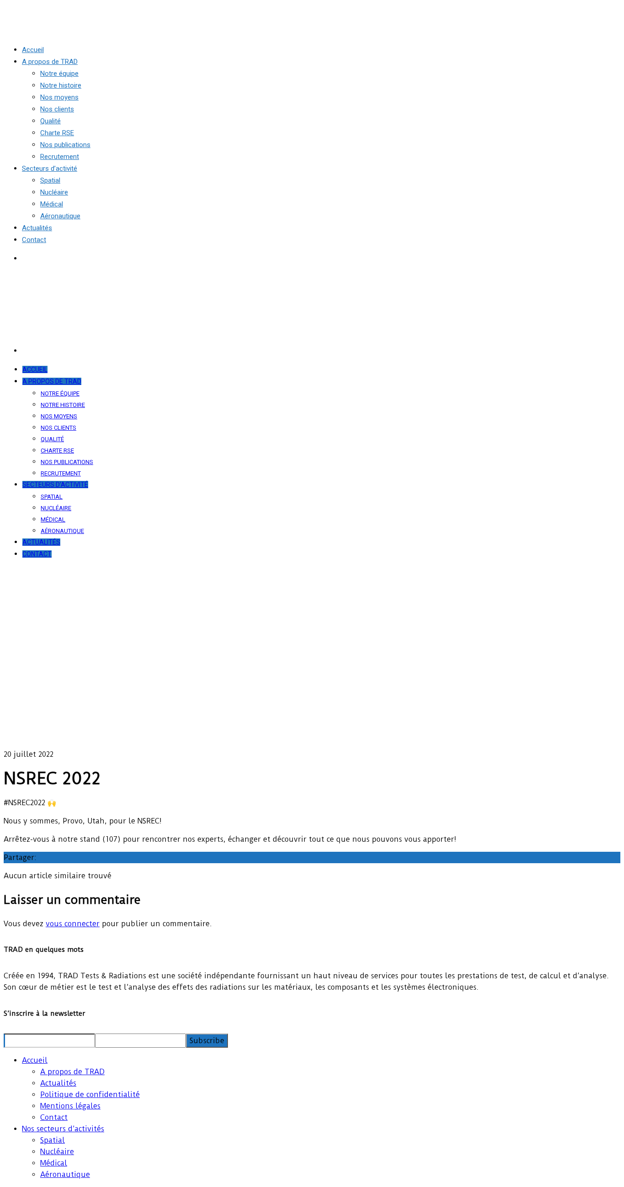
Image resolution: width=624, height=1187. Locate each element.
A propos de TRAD (72, 1071)
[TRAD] (19, 31)
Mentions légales (70, 1106)
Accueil (35, 1060)
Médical (53, 1163)
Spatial (52, 1140)
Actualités (58, 1083)
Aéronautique (65, 1174)
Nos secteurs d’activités (63, 1128)
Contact (54, 1117)
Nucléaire (57, 1151)
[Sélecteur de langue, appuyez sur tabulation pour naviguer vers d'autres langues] (26, 258)
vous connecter (73, 923)
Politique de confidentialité (90, 1094)
